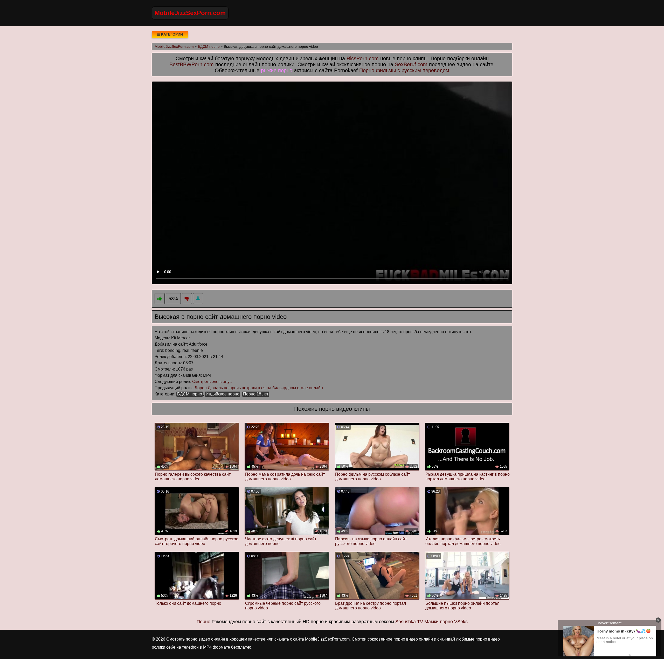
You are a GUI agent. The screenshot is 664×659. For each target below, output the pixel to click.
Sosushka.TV (409, 621)
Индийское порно (222, 394)
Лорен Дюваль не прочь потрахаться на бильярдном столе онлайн (259, 388)
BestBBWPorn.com (191, 64)
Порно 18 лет (255, 394)
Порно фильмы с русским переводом (404, 70)
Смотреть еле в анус (212, 381)
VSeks (461, 621)
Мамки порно (438, 621)
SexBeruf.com (411, 64)
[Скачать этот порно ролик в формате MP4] (198, 299)
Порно (203, 621)
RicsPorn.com (363, 58)
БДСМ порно (189, 394)
